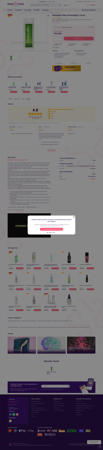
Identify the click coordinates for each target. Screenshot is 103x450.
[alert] (51, 225)
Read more (60, 225)
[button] (51, 232)
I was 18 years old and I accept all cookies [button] (51, 229)
